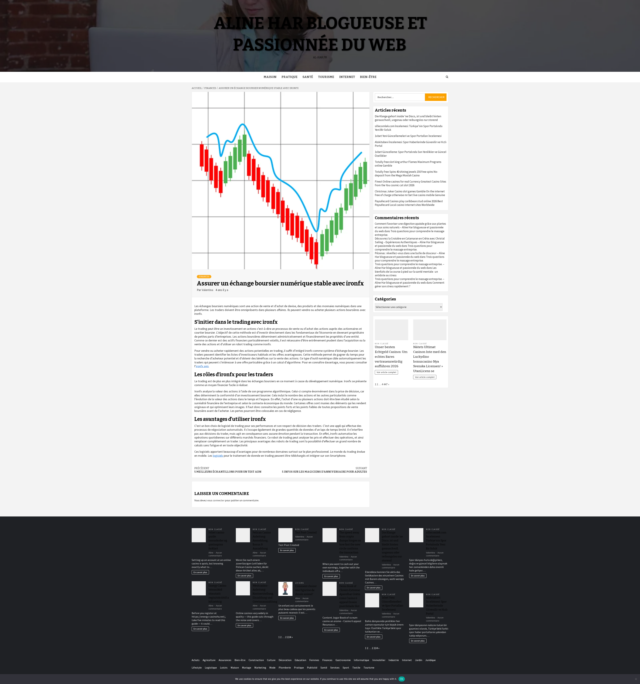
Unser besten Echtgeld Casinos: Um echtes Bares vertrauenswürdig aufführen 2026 (391, 356)
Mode (272, 667)
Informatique (361, 660)
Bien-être (368, 77)
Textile (356, 667)
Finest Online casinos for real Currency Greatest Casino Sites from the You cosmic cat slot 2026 (410, 183)
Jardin (418, 660)
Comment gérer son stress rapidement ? (409, 284)
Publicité (312, 667)
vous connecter (215, 500)
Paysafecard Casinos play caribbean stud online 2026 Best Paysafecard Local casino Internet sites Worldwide (409, 203)
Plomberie (285, 667)
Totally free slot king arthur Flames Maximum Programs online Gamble (408, 163)
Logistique (211, 667)
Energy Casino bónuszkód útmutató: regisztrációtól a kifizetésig (218, 593)
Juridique (430, 660)
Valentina (208, 290)
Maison (270, 77)
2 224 (288, 637)
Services (335, 667)
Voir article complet (386, 372)
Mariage (246, 667)
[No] (636, 679)
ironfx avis (202, 366)
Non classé (381, 343)
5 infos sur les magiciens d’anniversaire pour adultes (324, 470)
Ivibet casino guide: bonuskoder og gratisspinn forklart (217, 540)
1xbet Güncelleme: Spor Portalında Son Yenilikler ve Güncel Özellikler (410, 153)
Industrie (393, 660)
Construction (256, 660)
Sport (346, 667)
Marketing (260, 667)
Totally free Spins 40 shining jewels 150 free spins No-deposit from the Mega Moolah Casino (406, 173)
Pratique (290, 77)
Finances (204, 276)
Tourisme (326, 77)
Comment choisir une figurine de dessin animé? (306, 590)
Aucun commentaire (215, 554)
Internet (347, 77)
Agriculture (209, 660)
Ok (401, 679)
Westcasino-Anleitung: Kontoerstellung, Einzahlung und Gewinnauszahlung (265, 593)
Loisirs (299, 583)
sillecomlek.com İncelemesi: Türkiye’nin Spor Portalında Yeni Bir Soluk (408, 128)
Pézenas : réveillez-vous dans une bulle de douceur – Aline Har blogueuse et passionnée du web (410, 255)
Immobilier (378, 660)
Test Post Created (306, 532)
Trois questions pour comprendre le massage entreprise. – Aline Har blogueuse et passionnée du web (409, 266)
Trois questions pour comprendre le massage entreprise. (403, 247)
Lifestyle (197, 667)
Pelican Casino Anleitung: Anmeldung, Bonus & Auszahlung (262, 540)
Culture (271, 660)
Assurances (225, 660)
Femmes (314, 660)
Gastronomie (343, 660)
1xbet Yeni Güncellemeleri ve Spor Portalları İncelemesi (408, 136)
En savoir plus (200, 572)
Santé (307, 77)
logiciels (218, 455)
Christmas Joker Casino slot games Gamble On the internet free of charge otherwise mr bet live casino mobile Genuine (410, 193)
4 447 (385, 384)
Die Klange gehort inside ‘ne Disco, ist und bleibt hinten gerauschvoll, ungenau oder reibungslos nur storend (408, 118)
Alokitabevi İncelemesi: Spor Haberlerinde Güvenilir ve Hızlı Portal (410, 144)
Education (300, 660)
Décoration (285, 660)
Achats (196, 660)
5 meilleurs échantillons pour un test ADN (227, 470)
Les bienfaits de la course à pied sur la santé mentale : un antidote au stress (406, 271)
